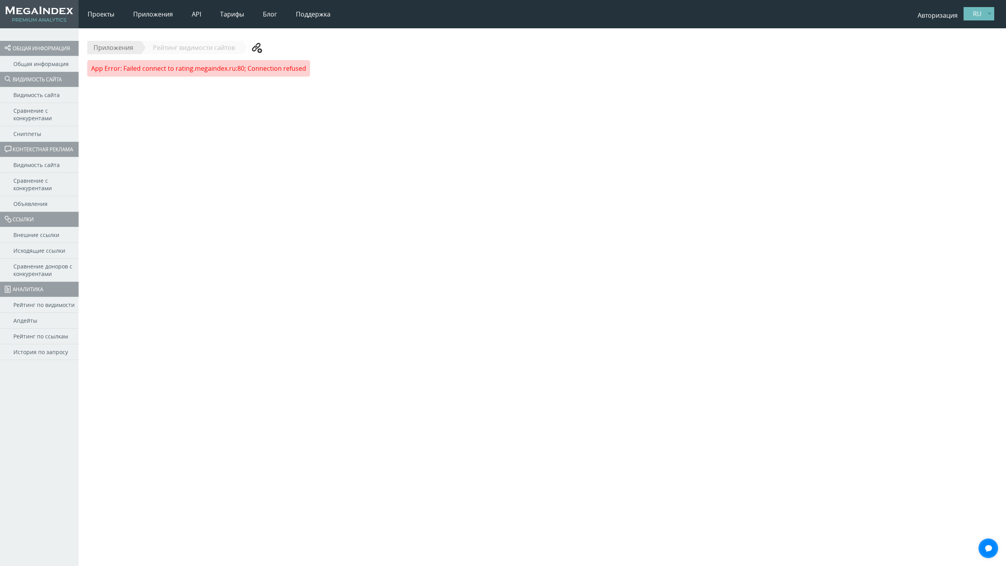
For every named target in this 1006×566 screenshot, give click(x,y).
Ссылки (23, 219)
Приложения (153, 14)
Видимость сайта (37, 79)
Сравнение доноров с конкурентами (42, 270)
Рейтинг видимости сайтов (194, 47)
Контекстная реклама (43, 149)
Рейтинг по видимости (44, 305)
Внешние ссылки (36, 235)
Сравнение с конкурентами (32, 114)
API (196, 14)
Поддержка (313, 14)
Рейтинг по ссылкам (40, 336)
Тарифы (232, 14)
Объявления (30, 204)
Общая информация (41, 48)
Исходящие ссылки (39, 250)
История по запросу (40, 352)
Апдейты (25, 320)
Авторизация (938, 15)
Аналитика (28, 289)
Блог (270, 14)
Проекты (101, 14)
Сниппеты (27, 134)
